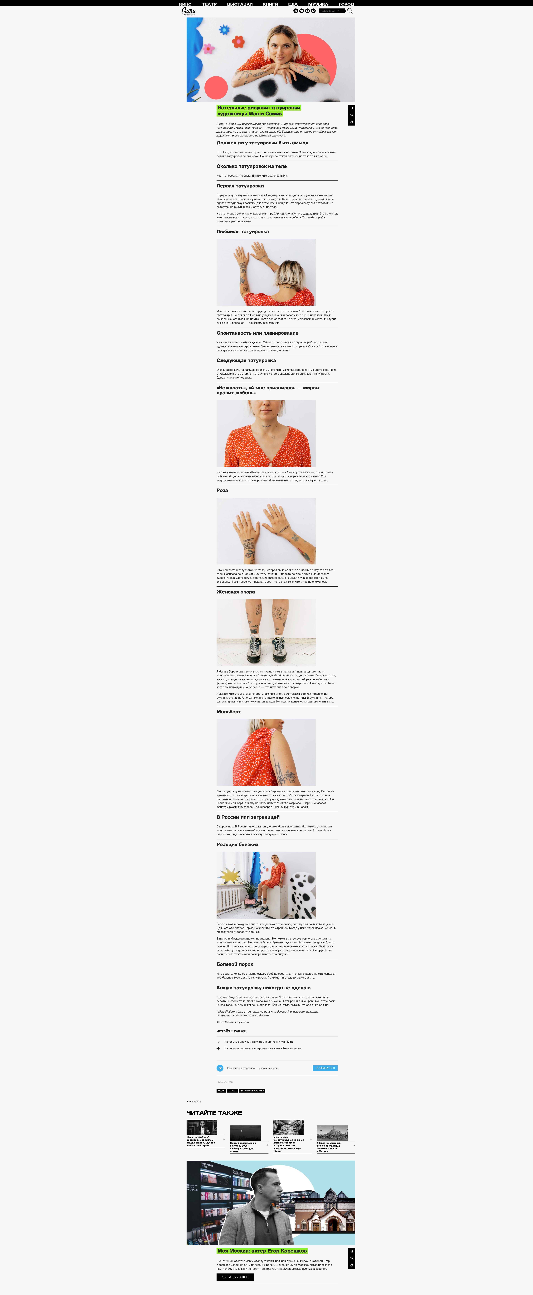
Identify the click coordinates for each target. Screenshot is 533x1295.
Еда (293, 4)
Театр (209, 4)
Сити (189, 11)
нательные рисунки (252, 1091)
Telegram (295, 10)
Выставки (239, 4)
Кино (185, 4)
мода (221, 1091)
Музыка (318, 4)
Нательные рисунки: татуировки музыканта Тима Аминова (262, 1048)
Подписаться (325, 1068)
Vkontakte (301, 10)
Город (346, 4)
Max (313, 10)
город (232, 1091)
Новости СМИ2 (194, 1101)
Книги (270, 4)
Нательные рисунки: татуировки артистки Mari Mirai (258, 1041)
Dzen (307, 10)
